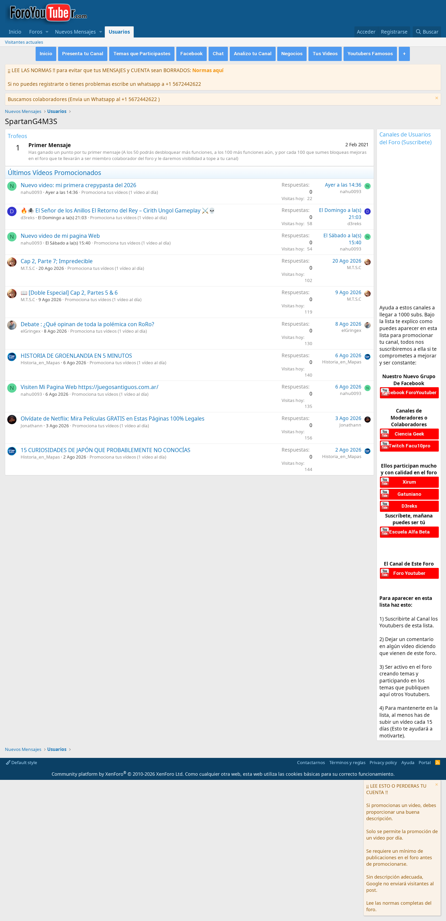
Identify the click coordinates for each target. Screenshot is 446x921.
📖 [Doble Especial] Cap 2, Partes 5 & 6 (69, 292)
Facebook (191, 54)
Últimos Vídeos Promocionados (54, 172)
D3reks (409, 506)
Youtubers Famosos (370, 54)
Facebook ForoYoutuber (409, 392)
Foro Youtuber (409, 573)
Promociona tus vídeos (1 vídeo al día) (119, 192)
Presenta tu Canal (82, 54)
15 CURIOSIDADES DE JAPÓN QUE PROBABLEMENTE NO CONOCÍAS (105, 450)
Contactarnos (311, 762)
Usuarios (119, 31)
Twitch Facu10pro (409, 446)
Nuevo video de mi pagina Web (60, 235)
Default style (23, 762)
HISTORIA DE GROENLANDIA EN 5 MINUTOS (76, 355)
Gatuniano (409, 494)
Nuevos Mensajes (75, 31)
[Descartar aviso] (436, 98)
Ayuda (408, 762)
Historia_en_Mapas (40, 363)
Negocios (291, 54)
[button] (47, 31)
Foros (35, 31)
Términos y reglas (347, 762)
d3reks (28, 217)
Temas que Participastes (141, 54)
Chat (218, 54)
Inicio (15, 31)
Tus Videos (325, 54)
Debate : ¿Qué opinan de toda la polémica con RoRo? (87, 324)
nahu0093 (31, 192)
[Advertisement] (408, 226)
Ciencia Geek (409, 434)
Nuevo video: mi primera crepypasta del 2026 (78, 185)
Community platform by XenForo (118, 774)
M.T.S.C (28, 268)
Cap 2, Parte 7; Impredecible (57, 261)
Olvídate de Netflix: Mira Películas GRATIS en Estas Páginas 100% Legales (112, 418)
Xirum (409, 482)
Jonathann (32, 426)
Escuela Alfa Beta (409, 532)
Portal (425, 762)
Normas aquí (208, 70)
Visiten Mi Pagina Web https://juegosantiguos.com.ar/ (89, 387)
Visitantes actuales (24, 42)
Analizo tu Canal (253, 54)
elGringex (31, 331)
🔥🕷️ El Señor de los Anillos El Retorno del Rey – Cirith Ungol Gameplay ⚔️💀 (118, 210)
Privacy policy (383, 762)
